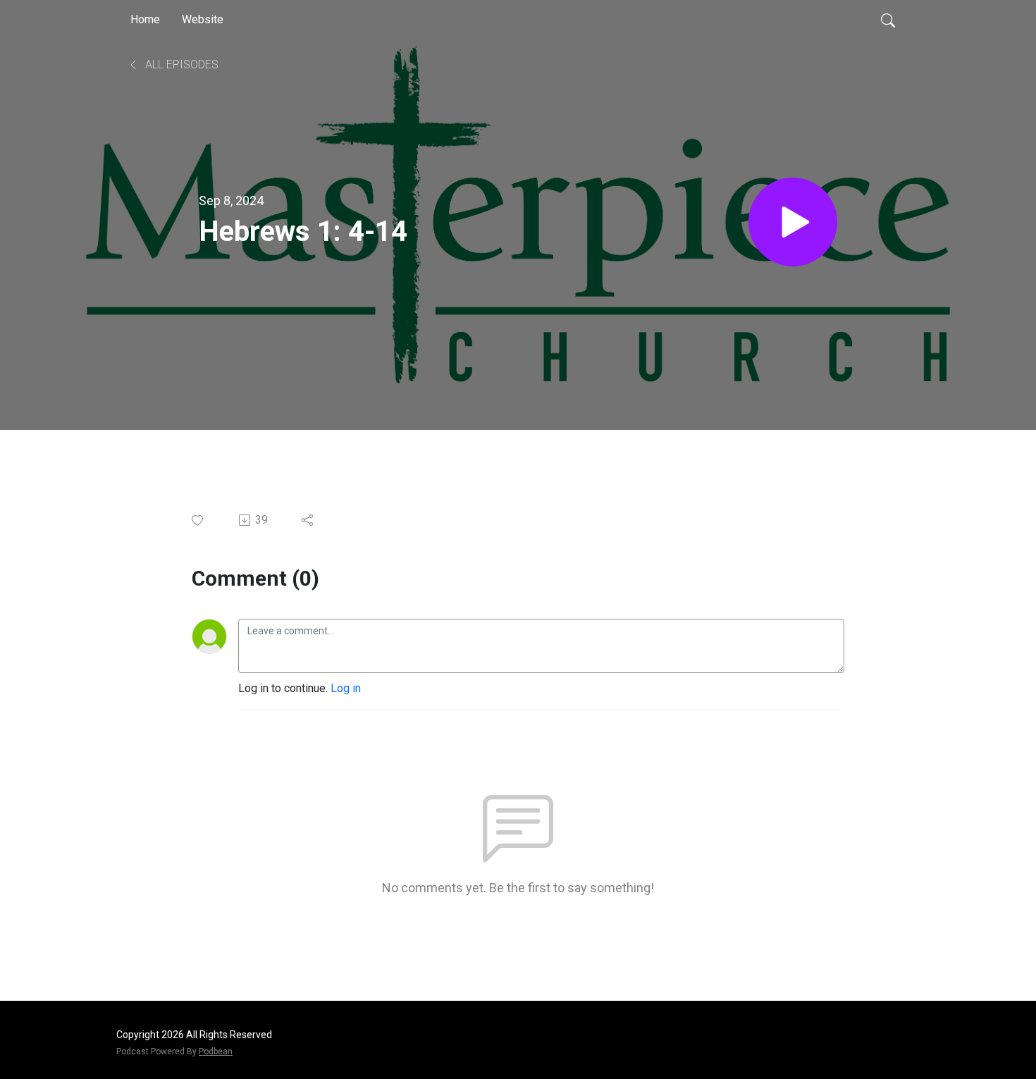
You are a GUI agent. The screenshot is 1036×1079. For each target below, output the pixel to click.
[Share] (308, 520)
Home (145, 19)
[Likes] (198, 520)
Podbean (216, 1051)
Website (202, 19)
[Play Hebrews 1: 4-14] (792, 222)
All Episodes (180, 64)
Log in (346, 688)
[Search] (888, 20)
